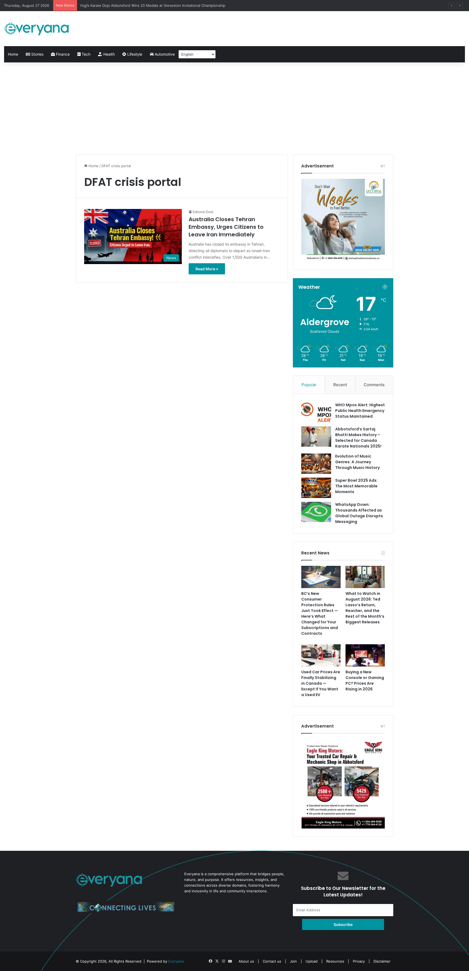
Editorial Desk (203, 212)
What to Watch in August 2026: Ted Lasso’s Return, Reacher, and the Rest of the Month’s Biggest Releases (365, 608)
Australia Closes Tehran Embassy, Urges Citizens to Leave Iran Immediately (226, 226)
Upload (312, 961)
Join (293, 961)
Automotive (164, 54)
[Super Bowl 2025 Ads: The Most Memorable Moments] (316, 488)
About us (246, 961)
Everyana (176, 961)
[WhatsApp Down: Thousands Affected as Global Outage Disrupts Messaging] (316, 512)
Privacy (359, 961)
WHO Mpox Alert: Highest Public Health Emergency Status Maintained (360, 410)
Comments (374, 384)
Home (13, 54)
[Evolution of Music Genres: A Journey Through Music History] (316, 463)
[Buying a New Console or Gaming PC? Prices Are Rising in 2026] (365, 655)
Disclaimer (382, 961)
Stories (36, 54)
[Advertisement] (234, 109)
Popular (309, 384)
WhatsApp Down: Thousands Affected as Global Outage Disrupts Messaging (359, 513)
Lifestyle (134, 54)
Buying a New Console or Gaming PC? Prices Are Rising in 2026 (365, 680)
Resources (335, 961)
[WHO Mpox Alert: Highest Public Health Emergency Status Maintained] (316, 412)
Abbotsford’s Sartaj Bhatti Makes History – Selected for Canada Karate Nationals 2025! (358, 437)
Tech (85, 54)
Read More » (206, 268)
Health (108, 54)
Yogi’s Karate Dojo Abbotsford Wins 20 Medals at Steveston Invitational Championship (152, 5)
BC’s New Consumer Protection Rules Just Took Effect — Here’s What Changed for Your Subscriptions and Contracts (319, 613)
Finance (62, 54)
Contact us (272, 961)
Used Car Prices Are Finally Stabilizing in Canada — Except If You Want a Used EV (320, 683)
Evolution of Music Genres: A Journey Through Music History (357, 461)
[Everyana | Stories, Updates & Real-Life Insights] (37, 28)
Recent (340, 384)
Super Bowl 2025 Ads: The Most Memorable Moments (356, 486)
